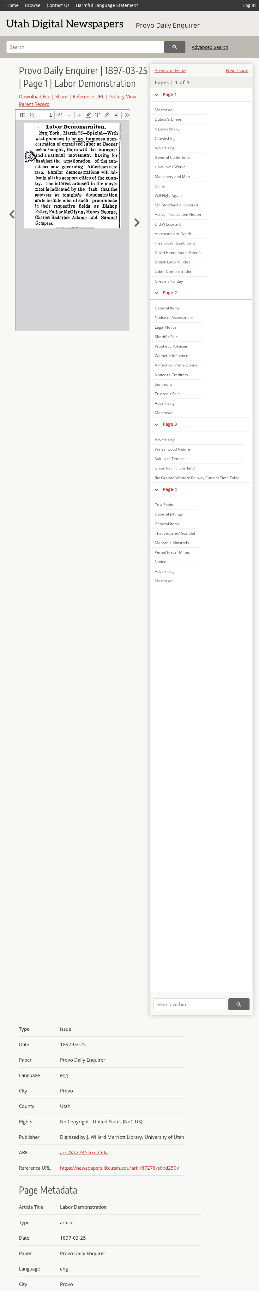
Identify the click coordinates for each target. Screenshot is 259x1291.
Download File (34, 96)
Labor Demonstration (173, 271)
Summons (163, 384)
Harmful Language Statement (107, 5)
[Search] (174, 47)
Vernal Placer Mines (172, 552)
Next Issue (237, 70)
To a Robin (164, 504)
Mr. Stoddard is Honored (176, 205)
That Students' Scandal (175, 533)
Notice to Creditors (171, 375)
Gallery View (122, 96)
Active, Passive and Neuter (178, 214)
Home (12, 5)
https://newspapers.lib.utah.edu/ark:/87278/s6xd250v (119, 1168)
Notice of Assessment (174, 317)
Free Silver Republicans (175, 243)
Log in (249, 5)
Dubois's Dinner (169, 119)
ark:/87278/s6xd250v (84, 1152)
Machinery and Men (172, 176)
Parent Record (34, 104)
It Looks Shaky (167, 129)
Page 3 (170, 424)
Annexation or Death (173, 233)
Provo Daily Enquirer (168, 25)
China (160, 186)
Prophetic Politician (171, 346)
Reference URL (88, 96)
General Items (167, 308)
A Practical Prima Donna (176, 365)
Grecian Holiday (169, 281)
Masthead (163, 109)
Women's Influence (171, 355)
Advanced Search (210, 47)
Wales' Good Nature (172, 449)
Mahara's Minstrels (172, 542)
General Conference (172, 157)
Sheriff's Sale (166, 336)
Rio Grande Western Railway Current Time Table (197, 478)
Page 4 (170, 489)
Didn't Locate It (168, 224)
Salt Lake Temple (170, 458)
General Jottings (169, 514)
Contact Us (58, 5)
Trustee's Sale (167, 393)
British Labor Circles (172, 262)
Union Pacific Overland (175, 468)
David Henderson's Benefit (178, 252)
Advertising (165, 148)
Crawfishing (165, 138)
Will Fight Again (168, 195)
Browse (32, 5)
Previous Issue (170, 70)
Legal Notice (166, 327)
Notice (160, 561)
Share (61, 96)
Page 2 (170, 293)
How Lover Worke (170, 167)
